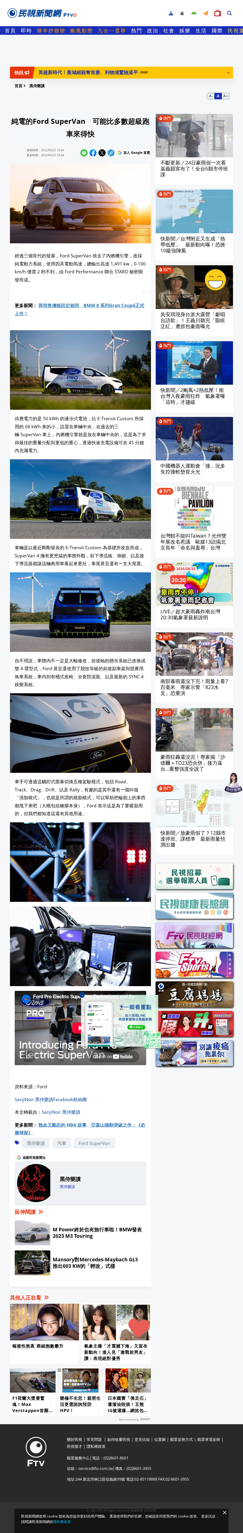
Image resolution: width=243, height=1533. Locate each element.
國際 (217, 30)
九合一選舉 (112, 30)
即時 (26, 30)
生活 (201, 30)
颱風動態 (81, 30)
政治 (153, 30)
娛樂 (185, 30)
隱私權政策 (62, 1521)
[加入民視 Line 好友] (121, 1022)
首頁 (10, 30)
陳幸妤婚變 (51, 30)
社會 (169, 30)
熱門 (136, 30)
